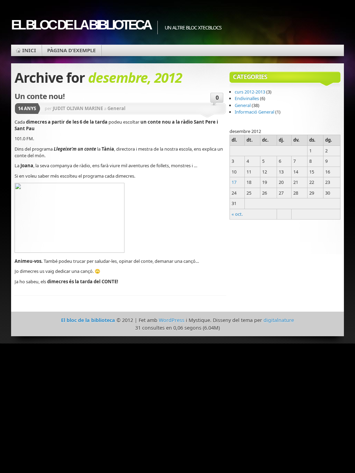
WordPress (171, 320)
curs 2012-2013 (250, 92)
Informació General (254, 112)
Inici (29, 50)
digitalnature (278, 320)
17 (234, 182)
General (116, 108)
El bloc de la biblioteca (80, 24)
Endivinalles (247, 98)
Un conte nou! (39, 96)
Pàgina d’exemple (71, 50)
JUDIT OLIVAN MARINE (78, 108)
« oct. (237, 214)
